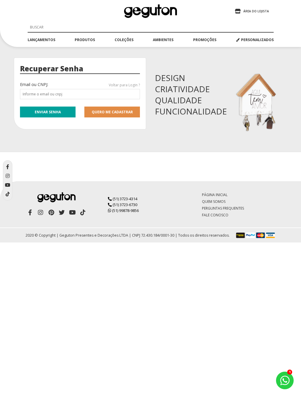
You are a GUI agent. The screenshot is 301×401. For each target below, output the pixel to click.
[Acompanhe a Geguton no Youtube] (72, 212)
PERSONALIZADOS (257, 39)
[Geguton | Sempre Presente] (150, 11)
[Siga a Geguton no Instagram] (40, 212)
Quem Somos (213, 201)
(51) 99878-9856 (125, 210)
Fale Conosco (215, 215)
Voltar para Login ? (124, 84)
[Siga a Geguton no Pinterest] (51, 212)
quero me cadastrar (112, 111)
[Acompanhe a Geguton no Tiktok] (82, 212)
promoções (204, 39)
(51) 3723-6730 (124, 204)
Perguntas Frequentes (223, 208)
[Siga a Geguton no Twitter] (61, 212)
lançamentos (41, 39)
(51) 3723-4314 (124, 198)
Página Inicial (215, 194)
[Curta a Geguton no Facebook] (30, 212)
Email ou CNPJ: (34, 84)
